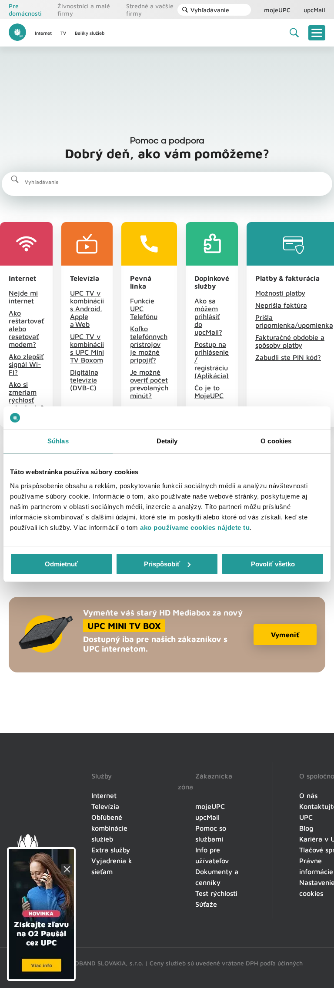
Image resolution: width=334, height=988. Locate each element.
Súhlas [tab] (58, 441)
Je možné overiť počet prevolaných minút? (149, 383)
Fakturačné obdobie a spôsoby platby (289, 341)
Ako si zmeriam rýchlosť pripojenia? (26, 396)
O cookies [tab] (276, 441)
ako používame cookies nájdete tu (195, 527)
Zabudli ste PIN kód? (288, 357)
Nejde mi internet (23, 297)
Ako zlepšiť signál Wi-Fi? (26, 364)
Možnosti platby (280, 293)
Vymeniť (285, 635)
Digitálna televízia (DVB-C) (84, 380)
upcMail (314, 9)
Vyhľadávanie (209, 9)
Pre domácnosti (25, 9)
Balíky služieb (89, 33)
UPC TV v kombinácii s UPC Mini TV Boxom (87, 348)
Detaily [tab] (167, 441)
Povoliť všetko (273, 564)
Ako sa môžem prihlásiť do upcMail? (208, 316)
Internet (43, 33)
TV (63, 33)
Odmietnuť (61, 564)
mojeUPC (277, 9)
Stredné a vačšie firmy (150, 9)
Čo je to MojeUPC (209, 391)
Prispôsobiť (162, 564)
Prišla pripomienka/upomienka (294, 321)
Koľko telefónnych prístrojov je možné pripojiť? (148, 344)
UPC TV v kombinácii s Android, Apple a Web (87, 308)
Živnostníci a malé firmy (83, 9)
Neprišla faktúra (281, 305)
